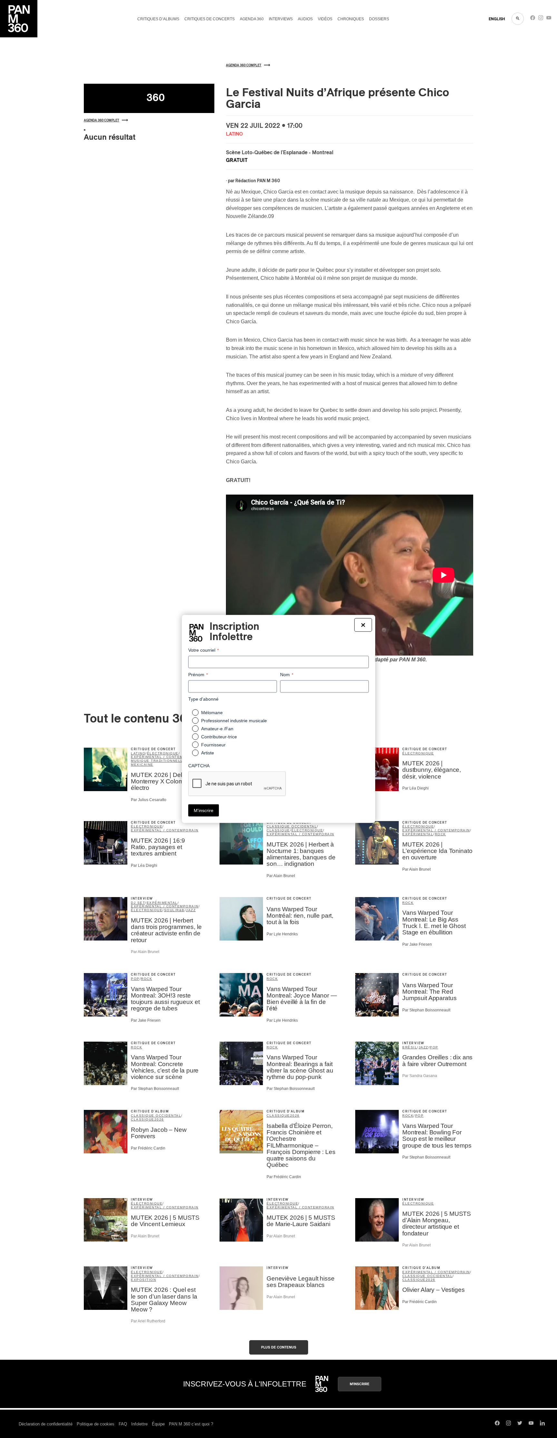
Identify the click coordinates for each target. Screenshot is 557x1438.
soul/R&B (174, 910)
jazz (191, 910)
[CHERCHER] (517, 18)
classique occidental (292, 826)
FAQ (123, 1424)
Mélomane (212, 712)
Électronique (418, 1203)
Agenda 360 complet (101, 120)
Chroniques (350, 19)
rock (440, 834)
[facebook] (532, 19)
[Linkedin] (542, 1424)
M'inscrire (359, 1384)
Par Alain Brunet (281, 876)
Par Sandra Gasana (419, 1076)
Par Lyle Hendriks (282, 934)
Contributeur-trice (219, 736)
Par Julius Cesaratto (148, 800)
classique (278, 830)
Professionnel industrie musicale (234, 720)
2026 (159, 1119)
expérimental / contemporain (165, 757)
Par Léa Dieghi (415, 788)
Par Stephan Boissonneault (426, 1010)
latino (138, 753)
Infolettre (139, 1424)
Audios (305, 19)
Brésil (409, 1047)
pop (135, 978)
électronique (163, 753)
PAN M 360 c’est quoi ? (191, 1424)
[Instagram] (540, 19)
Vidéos (325, 19)
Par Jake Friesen (417, 944)
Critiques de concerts (209, 19)
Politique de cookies (95, 1424)
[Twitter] (519, 1424)
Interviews (281, 19)
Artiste (207, 752)
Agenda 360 (252, 19)
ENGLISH (497, 19)
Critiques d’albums (158, 19)
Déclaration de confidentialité (46, 1424)
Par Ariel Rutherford (148, 1321)
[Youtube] (548, 19)
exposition (143, 1280)
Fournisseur (213, 744)
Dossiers (379, 19)
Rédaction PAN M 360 (257, 181)
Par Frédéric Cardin (148, 1148)
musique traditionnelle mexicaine (158, 762)
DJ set (138, 902)
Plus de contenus (278, 1347)
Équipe (158, 1424)
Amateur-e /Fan (217, 728)
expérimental (417, 834)
